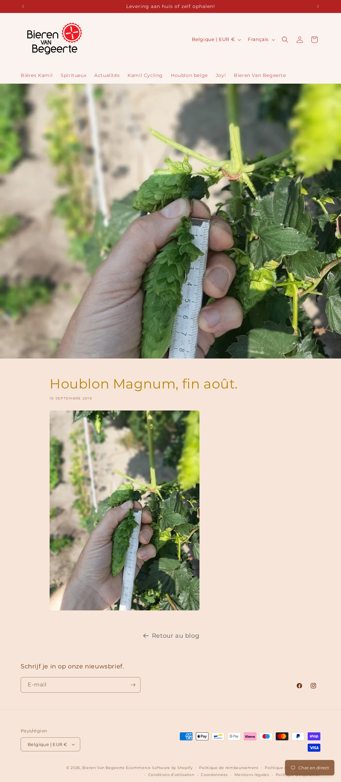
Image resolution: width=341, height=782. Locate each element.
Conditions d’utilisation (171, 774)
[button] (285, 39)
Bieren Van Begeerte (103, 767)
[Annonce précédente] (23, 6)
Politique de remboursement (228, 767)
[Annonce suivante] (318, 6)
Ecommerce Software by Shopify (159, 767)
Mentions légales (251, 774)
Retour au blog (175, 635)
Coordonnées (214, 774)
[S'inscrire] (133, 685)
